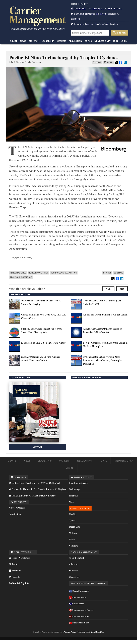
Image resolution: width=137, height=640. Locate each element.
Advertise (73, 564)
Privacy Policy (69, 631)
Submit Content (76, 557)
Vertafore (73, 545)
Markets (61, 41)
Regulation (75, 41)
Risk (46, 273)
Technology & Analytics (64, 273)
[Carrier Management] (37, 16)
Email (110, 62)
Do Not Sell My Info (19, 583)
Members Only (102, 41)
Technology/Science (21, 277)
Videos (70, 468)
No (122, 288)
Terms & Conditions (86, 631)
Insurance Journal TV (81, 616)
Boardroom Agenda (78, 482)
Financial (73, 495)
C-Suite (13, 41)
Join (115, 41)
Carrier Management (80, 590)
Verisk (72, 539)
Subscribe (73, 570)
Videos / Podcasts (17, 507)
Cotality (73, 514)
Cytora (72, 520)
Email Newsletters (21, 557)
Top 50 (88, 41)
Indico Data (74, 526)
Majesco (73, 533)
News (23, 41)
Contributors (15, 514)
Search (121, 33)
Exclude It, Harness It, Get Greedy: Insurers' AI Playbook (39, 489)
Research (34, 41)
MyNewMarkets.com (80, 622)
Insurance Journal (79, 597)
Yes (108, 288)
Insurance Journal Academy (83, 610)
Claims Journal (78, 603)
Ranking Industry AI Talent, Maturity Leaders (96, 23)
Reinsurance (35, 273)
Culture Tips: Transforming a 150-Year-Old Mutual (98, 8)
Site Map (100, 631)
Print (98, 62)
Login (124, 41)
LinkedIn (15, 576)
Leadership (48, 41)
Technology (74, 489)
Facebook (16, 570)
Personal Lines (18, 273)
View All (37, 447)
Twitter (15, 564)
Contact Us (74, 576)
